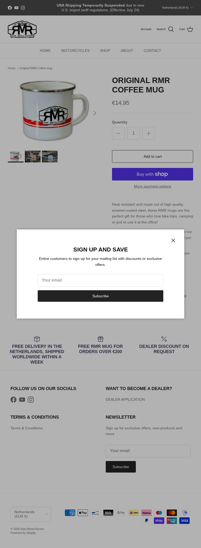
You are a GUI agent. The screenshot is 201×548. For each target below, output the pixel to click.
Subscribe (100, 296)
